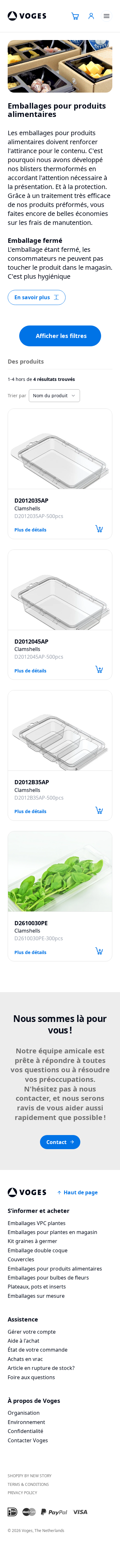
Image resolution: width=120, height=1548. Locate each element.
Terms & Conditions (28, 1484)
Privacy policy (22, 1492)
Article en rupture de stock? (41, 1367)
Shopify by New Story (30, 1475)
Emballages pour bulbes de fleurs (48, 1277)
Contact (56, 1142)
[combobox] (54, 395)
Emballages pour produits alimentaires (55, 1268)
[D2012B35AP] (60, 730)
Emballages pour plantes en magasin (52, 1232)
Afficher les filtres (61, 336)
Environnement (26, 1422)
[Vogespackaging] (27, 16)
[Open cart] (75, 16)
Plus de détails (30, 529)
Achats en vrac (25, 1359)
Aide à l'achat (23, 1340)
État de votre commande (38, 1349)
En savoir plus (32, 297)
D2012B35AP (31, 782)
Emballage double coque (38, 1250)
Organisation (24, 1412)
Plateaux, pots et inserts (37, 1286)
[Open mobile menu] (106, 16)
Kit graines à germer (32, 1241)
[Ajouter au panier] (99, 529)
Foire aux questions (31, 1377)
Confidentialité (25, 1431)
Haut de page (81, 1192)
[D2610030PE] (60, 871)
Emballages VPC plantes (37, 1223)
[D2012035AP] (60, 449)
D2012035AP (31, 500)
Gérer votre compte (32, 1331)
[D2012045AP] (60, 590)
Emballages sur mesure (36, 1295)
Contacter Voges (28, 1440)
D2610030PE (31, 923)
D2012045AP (31, 641)
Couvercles (21, 1259)
